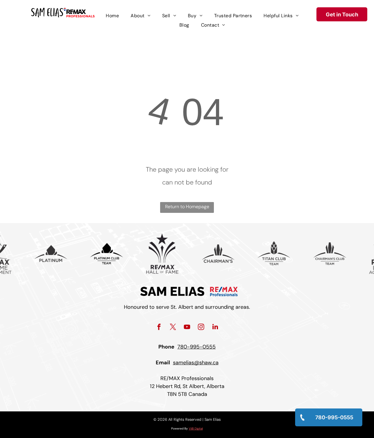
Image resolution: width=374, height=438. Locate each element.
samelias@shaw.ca (196, 362)
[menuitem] (112, 15)
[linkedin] (215, 327)
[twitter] (173, 327)
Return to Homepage (187, 207)
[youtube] (187, 327)
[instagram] (201, 327)
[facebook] (159, 327)
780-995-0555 (196, 346)
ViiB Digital (196, 428)
